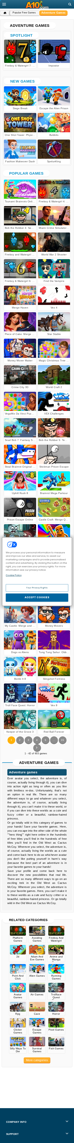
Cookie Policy (14, 575)
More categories (37, 1060)
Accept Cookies (37, 597)
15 (62, 740)
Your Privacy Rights (37, 587)
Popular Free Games (24, 12)
